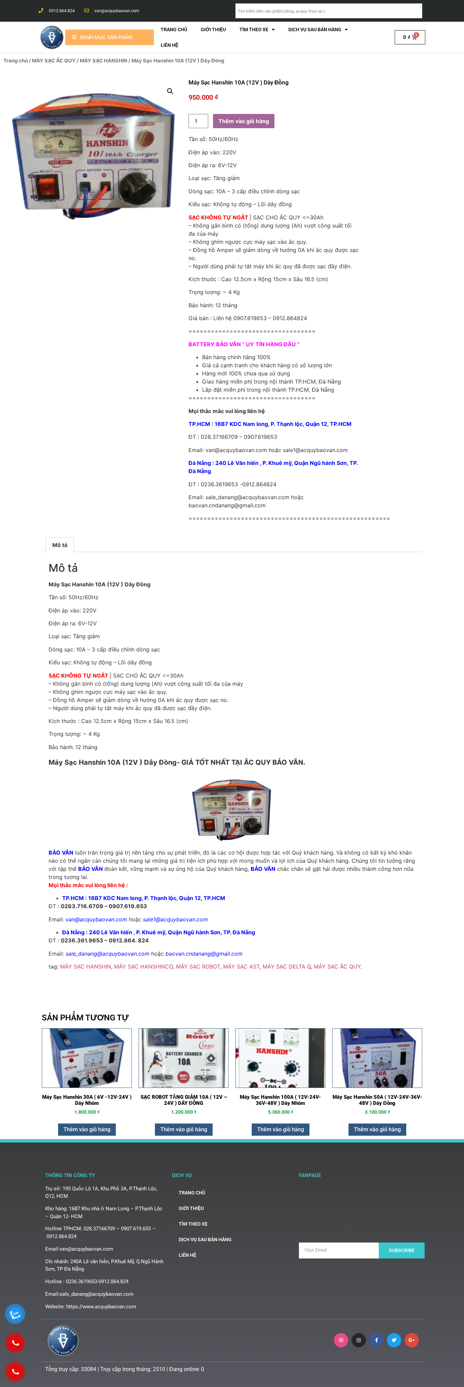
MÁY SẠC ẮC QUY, (338, 966)
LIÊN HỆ (169, 45)
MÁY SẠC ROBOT (198, 966)
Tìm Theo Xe (253, 29)
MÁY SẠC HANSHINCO (143, 966)
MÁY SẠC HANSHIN (103, 61)
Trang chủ (174, 29)
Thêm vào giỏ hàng (243, 121)
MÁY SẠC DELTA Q (287, 966)
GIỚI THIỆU (213, 29)
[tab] (60, 545)
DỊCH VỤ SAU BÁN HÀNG (314, 29)
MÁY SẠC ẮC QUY (54, 61)
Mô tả (59, 545)
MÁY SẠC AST (241, 966)
